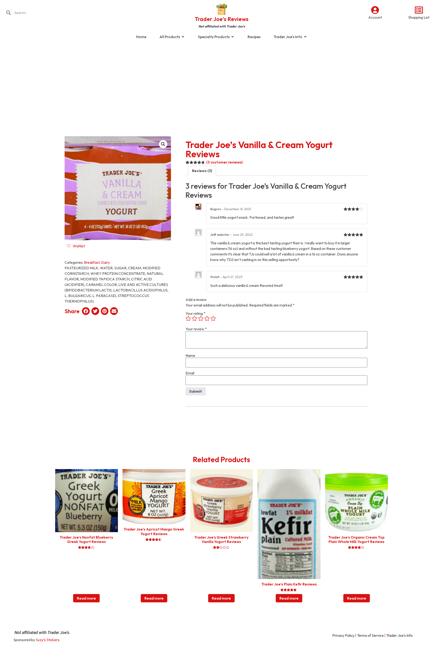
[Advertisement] (221, 79)
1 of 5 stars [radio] (188, 318)
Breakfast (91, 262)
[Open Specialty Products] (232, 36)
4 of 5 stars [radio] (207, 318)
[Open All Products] (183, 36)
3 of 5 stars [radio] (201, 318)
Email (190, 373)
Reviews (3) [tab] (202, 170)
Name (190, 355)
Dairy (105, 262)
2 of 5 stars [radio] (194, 318)
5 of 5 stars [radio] (213, 318)
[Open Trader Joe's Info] (305, 36)
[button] (163, 144)
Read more (86, 598)
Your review (196, 329)
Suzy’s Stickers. (48, 639)
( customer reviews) (224, 162)
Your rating (195, 313)
